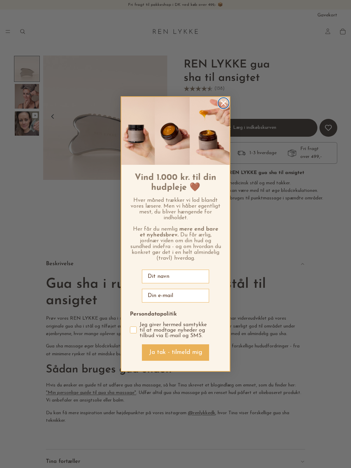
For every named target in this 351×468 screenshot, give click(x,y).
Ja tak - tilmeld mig (175, 352)
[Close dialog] (223, 103)
